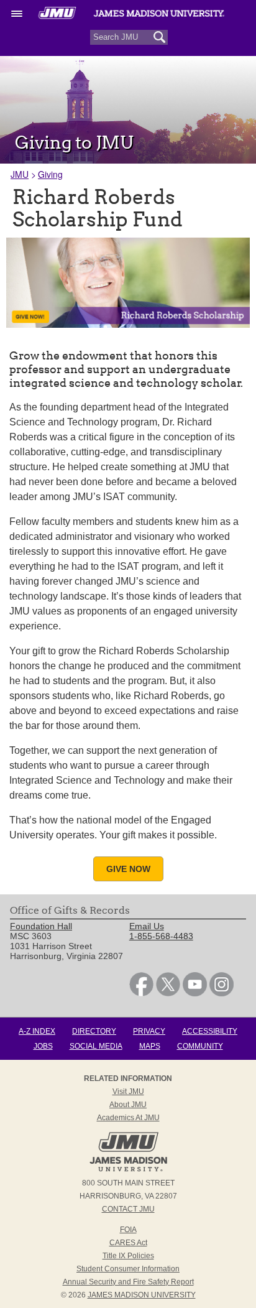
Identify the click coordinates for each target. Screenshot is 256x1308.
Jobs (43, 1046)
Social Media (96, 1046)
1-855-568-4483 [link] (161, 936)
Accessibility (209, 1031)
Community (200, 1046)
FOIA (128, 1229)
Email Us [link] (146, 926)
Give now (128, 869)
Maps (149, 1046)
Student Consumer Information (128, 1268)
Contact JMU (128, 1209)
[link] (141, 993)
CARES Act (128, 1242)
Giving (50, 174)
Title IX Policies (128, 1255)
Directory (94, 1031)
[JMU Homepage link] (128, 1170)
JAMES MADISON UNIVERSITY (142, 1295)
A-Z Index (37, 1031)
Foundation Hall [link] (41, 926)
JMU (20, 174)
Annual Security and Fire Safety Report (128, 1282)
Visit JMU (128, 1091)
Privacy (149, 1031)
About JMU (128, 1104)
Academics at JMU (128, 1117)
